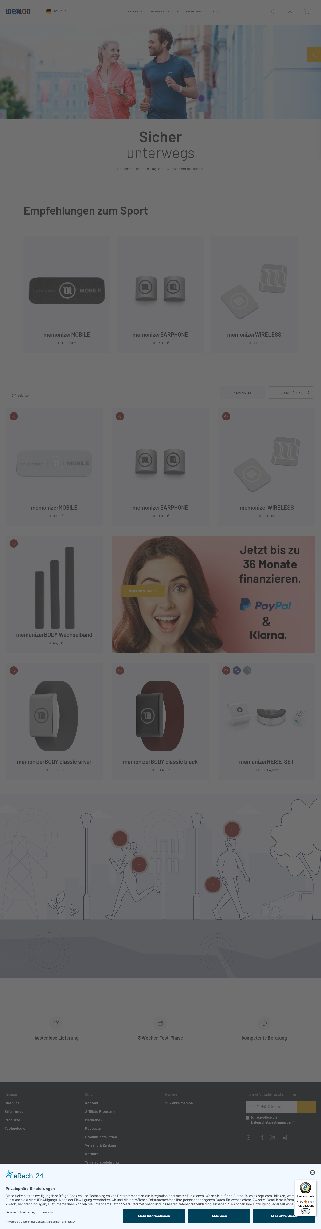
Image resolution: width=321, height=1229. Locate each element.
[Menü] (313, 1182)
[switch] (305, 1211)
